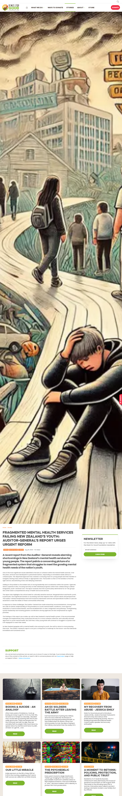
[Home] (27, 7)
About (80, 7)
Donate (115, 7)
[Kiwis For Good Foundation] (11, 7)
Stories (70, 7)
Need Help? (61, 656)
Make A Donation (24, 658)
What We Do (37, 7)
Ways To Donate (55, 7)
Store (91, 7)
